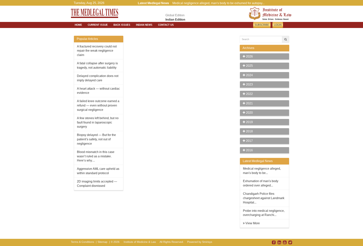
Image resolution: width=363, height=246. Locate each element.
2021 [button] (249, 103)
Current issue (98, 24)
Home (78, 24)
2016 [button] (249, 150)
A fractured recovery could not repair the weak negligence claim (97, 51)
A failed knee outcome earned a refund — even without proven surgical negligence (98, 105)
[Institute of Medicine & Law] (270, 13)
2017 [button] (249, 140)
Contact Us (166, 24)
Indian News (144, 24)
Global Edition (175, 15)
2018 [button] (249, 131)
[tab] (264, 56)
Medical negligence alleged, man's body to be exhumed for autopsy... (218, 3)
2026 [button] (249, 56)
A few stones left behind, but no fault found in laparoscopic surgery (98, 122)
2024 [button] (249, 75)
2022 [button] (249, 93)
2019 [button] (249, 122)
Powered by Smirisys (199, 241)
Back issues (121, 24)
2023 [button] (249, 84)
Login (278, 24)
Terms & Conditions (82, 241)
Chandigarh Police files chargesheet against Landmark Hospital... (263, 198)
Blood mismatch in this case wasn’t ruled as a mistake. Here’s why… (95, 156)
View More (252, 223)
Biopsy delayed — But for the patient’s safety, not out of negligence (96, 139)
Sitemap (102, 241)
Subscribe (262, 24)
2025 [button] (249, 65)
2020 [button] (249, 112)
